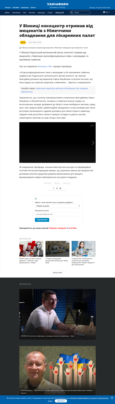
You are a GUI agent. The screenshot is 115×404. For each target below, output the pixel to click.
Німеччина (47, 183)
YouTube (73, 228)
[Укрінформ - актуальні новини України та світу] (57, 4)
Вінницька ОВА (45, 66)
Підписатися (42, 220)
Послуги (8, 7)
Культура (41, 13)
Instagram (62, 228)
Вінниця (57, 183)
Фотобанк (16, 7)
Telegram (53, 228)
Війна (7, 13)
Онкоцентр (66, 183)
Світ (24, 13)
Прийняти (61, 401)
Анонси (33, 7)
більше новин (57, 272)
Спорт (50, 13)
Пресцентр (25, 7)
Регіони (32, 13)
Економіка (16, 13)
